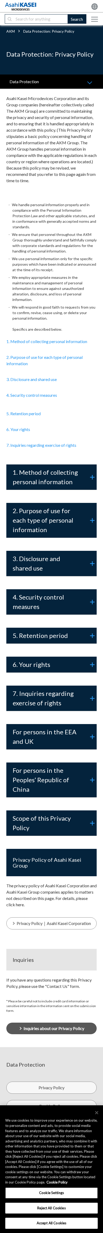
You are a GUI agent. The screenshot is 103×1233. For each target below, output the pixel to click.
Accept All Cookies (51, 1223)
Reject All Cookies (51, 1208)
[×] (96, 1112)
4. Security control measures (31, 395)
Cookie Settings (51, 1193)
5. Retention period (23, 413)
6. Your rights (18, 429)
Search (77, 19)
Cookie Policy (57, 1182)
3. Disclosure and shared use (31, 379)
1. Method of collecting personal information (46, 341)
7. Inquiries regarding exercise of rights (41, 445)
